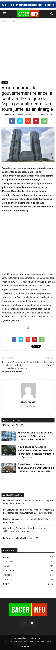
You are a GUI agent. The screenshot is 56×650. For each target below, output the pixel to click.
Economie (8, 561)
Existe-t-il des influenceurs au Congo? (42, 364)
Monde (6, 565)
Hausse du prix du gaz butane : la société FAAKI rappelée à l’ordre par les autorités (35, 436)
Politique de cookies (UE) (15, 641)
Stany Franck (10, 114)
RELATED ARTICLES (12, 421)
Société (4, 82)
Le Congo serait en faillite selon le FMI (20, 538)
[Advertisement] (28, 52)
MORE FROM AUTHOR (13, 425)
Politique (7, 574)
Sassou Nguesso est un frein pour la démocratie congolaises (25, 520)
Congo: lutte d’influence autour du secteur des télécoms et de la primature (24, 530)
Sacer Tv (7, 579)
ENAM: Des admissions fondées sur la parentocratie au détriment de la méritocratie (36, 468)
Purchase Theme (36, 638)
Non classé (8, 570)
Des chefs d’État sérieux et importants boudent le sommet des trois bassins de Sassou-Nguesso (14, 367)
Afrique (6, 557)
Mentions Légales (18, 638)
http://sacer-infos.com (28, 406)
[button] (52, 14)
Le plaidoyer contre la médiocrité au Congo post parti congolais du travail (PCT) (28, 502)
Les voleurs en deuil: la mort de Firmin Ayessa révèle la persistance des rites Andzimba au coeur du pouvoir (28, 511)
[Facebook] (24, 623)
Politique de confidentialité (40, 641)
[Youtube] (32, 623)
